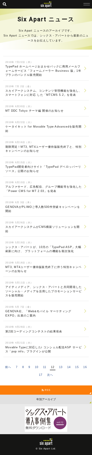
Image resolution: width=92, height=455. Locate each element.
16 (85, 367)
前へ (8, 367)
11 (44, 367)
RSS (47, 390)
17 (41, 374)
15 (77, 367)
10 (37, 367)
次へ (50, 374)
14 (69, 367)
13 (61, 367)
